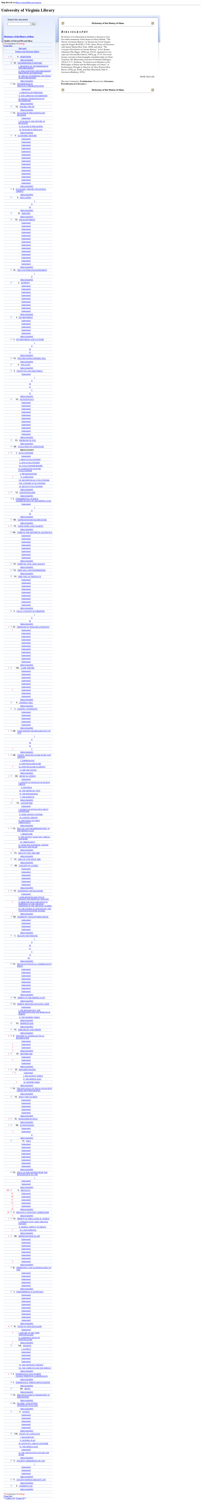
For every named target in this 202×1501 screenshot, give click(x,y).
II (32, 204)
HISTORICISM (26, 1054)
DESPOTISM (25, 57)
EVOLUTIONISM (26, 453)
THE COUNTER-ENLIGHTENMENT (32, 270)
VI (30, 393)
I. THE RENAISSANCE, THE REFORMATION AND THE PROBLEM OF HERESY (34, 1012)
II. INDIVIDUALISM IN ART (30, 764)
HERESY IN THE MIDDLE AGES (31, 998)
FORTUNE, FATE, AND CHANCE (31, 564)
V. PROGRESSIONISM (28, 474)
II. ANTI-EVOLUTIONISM (29, 463)
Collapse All (10, 1498)
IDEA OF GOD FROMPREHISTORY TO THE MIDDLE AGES (33, 830)
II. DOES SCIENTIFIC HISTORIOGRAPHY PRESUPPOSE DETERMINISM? (34, 72)
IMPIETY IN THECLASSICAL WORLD (33, 1219)
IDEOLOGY (26, 1190)
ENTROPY (25, 283)
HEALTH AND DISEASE (27, 936)
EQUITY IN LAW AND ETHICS (30, 371)
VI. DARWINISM (26, 477)
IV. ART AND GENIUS (28, 770)
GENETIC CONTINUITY (27, 709)
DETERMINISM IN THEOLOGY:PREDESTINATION (30, 85)
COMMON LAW (26, 1486)
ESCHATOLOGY (27, 399)
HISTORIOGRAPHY (27, 1070)
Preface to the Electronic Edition (27, 52)
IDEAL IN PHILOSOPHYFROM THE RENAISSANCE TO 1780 (32, 1174)
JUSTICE (26, 1412)
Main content (21, 2)
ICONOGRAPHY (27, 1125)
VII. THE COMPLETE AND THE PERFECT (34, 1368)
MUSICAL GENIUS (27, 776)
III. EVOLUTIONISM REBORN (31, 466)
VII (28, 958)
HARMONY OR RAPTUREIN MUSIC (33, 917)
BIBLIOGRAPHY (26, 60)
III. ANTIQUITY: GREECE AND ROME (33, 1443)
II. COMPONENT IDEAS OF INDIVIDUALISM (29, 1339)
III (30, 207)
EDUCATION (25, 198)
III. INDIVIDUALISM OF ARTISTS (32, 767)
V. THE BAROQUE (27, 797)
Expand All (20, 1498)
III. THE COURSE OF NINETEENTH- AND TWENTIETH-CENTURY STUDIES (34, 910)
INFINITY (27, 1346)
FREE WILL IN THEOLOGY (29, 577)
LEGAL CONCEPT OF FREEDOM (31, 611)
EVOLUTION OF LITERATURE (31, 447)
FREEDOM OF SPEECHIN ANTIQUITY (33, 627)
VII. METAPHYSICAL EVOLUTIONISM (34, 480)
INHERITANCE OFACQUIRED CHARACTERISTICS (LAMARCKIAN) (32, 1375)
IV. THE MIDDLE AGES (29, 1447)
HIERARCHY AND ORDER (29, 1030)
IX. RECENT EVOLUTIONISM (31, 486)
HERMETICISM (26, 1023)
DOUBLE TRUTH (27, 107)
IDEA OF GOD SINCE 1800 (29, 859)
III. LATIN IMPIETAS (28, 1230)
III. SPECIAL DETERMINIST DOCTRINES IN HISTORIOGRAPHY (34, 77)
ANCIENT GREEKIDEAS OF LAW (31, 1461)
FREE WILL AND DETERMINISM (31, 570)
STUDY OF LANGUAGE (29, 1434)
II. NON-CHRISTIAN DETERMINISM (33, 96)
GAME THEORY (27, 668)
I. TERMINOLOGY (27, 760)
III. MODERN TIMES (32, 1082)
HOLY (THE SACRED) (28, 1097)
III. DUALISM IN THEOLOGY (30, 130)
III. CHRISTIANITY (27, 842)
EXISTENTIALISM (27, 493)
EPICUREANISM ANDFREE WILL (32, 358)
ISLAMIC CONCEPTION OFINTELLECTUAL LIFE (27, 1404)
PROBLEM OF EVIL (27, 440)
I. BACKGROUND (27, 1437)
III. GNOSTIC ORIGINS (29, 818)
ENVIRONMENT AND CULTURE (30, 340)
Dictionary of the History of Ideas (19, 36)
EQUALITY (25, 365)
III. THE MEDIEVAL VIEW (29, 791)
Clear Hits (8, 46)
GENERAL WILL (26, 703)
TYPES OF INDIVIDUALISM (29, 1327)
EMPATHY (26, 213)
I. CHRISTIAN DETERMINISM (31, 92)
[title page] (23, 48)
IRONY (27, 1389)
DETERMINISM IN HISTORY (30, 63)
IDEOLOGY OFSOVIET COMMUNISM (32, 1212)
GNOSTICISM (27, 803)
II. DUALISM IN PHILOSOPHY (31, 126)
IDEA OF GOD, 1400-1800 (29, 853)
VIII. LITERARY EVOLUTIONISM (32, 483)
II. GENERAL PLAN (27, 1440)
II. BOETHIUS (26, 787)
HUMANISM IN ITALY (28, 1119)
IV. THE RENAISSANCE (28, 794)
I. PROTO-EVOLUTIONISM (30, 459)
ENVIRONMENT (26, 317)
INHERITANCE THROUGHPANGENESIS (33, 1383)
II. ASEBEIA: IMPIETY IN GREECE (32, 1227)
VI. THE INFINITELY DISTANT (31, 1365)
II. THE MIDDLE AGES (32, 1079)
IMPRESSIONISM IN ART (29, 1236)
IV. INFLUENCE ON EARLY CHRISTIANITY (29, 821)
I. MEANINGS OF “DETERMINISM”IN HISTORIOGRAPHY (33, 67)
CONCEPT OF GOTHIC (28, 866)
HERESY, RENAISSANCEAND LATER (33, 1004)
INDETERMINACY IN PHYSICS (29, 1292)
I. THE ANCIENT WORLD (33, 1076)
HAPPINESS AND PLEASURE (30, 891)
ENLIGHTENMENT (27, 220)
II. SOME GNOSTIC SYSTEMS (31, 814)
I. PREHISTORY (27, 834)
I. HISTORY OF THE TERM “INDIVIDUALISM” (28, 1334)
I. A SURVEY (26, 1349)
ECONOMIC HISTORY (27, 136)
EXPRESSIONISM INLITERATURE (32, 520)
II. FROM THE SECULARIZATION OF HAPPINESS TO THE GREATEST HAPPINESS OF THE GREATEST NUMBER (35, 904)
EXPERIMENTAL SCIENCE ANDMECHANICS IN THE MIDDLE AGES (33, 500)
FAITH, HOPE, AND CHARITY (30, 526)
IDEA (28, 1141)
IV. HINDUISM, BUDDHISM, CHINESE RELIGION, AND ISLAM (33, 846)
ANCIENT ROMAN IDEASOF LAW (31, 1480)
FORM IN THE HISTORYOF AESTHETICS (34, 532)
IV (30, 352)
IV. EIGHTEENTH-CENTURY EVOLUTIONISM (29, 470)
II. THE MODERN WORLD (29, 1017)
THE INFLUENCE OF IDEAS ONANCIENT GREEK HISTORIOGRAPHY (34, 1090)
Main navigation (34, 2)
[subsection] (26, 89)
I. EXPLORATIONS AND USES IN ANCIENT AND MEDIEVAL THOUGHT (33, 898)
